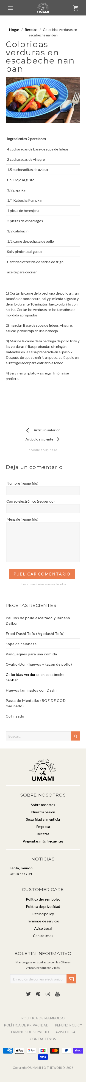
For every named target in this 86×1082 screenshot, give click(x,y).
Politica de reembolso (43, 899)
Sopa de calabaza (21, 644)
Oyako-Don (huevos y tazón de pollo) (39, 664)
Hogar (14, 29)
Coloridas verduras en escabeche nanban (35, 677)
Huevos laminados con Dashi (31, 690)
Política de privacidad (43, 906)
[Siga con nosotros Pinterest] (38, 994)
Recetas (31, 29)
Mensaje (22, 519)
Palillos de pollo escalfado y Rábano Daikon (38, 620)
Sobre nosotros (43, 804)
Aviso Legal (43, 928)
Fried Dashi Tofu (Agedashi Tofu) (35, 633)
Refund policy (43, 913)
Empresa (43, 826)
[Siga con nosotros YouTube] (57, 994)
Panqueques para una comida (31, 654)
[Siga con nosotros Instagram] (48, 994)
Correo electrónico (30, 501)
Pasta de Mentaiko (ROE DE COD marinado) (36, 703)
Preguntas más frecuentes (43, 841)
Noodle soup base (43, 450)
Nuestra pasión (43, 812)
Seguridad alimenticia (43, 819)
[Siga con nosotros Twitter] (28, 994)
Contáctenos (43, 935)
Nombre (22, 483)
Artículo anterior (43, 430)
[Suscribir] (71, 978)
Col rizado (15, 716)
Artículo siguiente (43, 439)
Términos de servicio (43, 921)
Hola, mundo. (22, 870)
